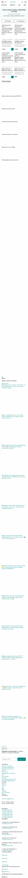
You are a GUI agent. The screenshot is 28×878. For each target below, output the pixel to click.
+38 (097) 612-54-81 (7, 810)
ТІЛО (19, 5)
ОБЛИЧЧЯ (12, 5)
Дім (3, 788)
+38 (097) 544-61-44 (7, 839)
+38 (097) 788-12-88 (7, 811)
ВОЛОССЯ (4, 5)
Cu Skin (3, 39)
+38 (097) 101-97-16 (7, 834)
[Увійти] (22, 2)
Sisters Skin (4, 858)
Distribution (4, 861)
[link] (25, 2)
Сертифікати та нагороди (8, 773)
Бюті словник (5, 776)
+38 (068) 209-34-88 (7, 845)
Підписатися (5, 383)
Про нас (4, 770)
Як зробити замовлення (8, 767)
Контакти (4, 777)
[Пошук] (5, 2)
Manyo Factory (5, 67)
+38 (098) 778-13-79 (7, 823)
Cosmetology (5, 865)
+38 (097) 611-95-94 (7, 828)
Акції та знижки (6, 792)
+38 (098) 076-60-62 (7, 850)
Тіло (3, 786)
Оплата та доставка (7, 766)
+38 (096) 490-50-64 (7, 817)
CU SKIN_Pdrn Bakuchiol (10, 39)
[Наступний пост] (5, 747)
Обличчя (4, 785)
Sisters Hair (4, 855)
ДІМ (25, 5)
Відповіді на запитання (8, 769)
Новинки (4, 791)
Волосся (4, 783)
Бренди (4, 794)
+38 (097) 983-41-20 (7, 813)
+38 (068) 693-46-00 (7, 814)
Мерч (3, 789)
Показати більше (6, 81)
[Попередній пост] (3, 747)
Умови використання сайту (9, 779)
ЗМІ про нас (5, 771)
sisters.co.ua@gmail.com (8, 798)
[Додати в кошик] (12, 49)
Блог (3, 774)
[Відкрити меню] (2, 2)
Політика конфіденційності (9, 780)
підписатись (21, 759)
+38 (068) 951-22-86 (7, 816)
